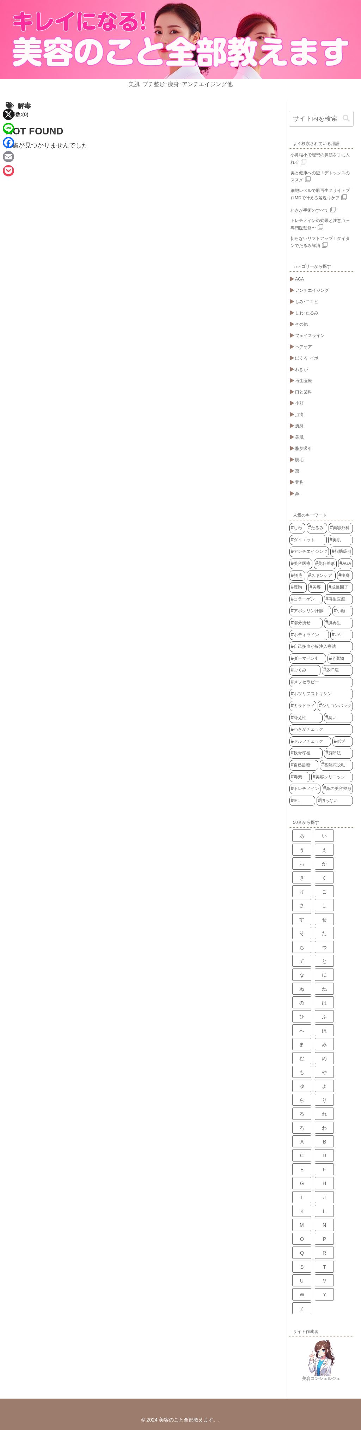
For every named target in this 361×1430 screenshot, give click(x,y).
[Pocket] (8, 171)
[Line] (8, 128)
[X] (8, 114)
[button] (346, 118)
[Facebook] (8, 142)
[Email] (8, 157)
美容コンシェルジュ (321, 1378)
